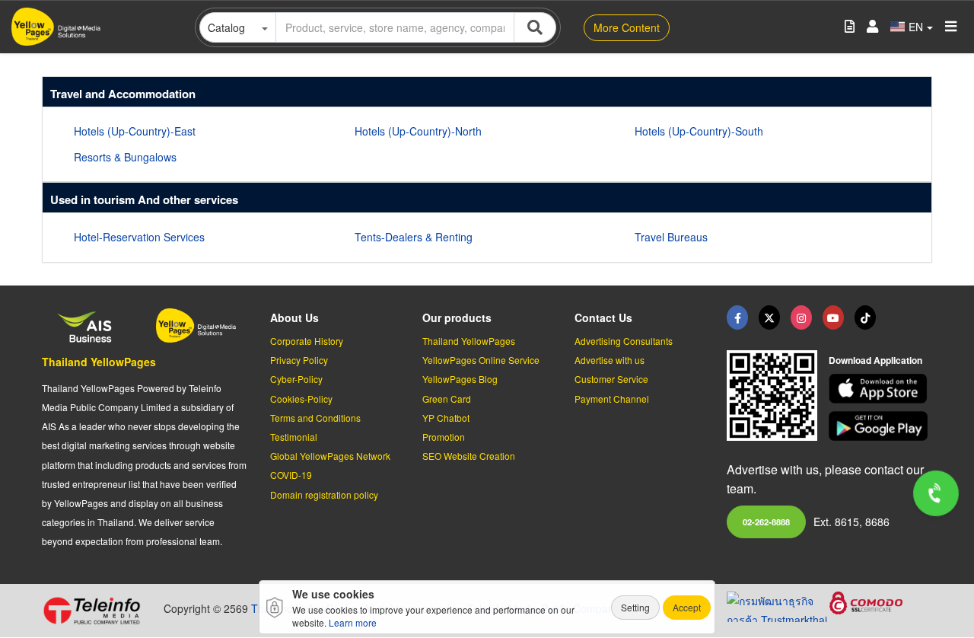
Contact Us (603, 317)
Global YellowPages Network (330, 455)
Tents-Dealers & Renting (414, 236)
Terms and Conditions (315, 417)
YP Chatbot (445, 417)
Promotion (443, 436)
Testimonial (293, 436)
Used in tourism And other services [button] (144, 199)
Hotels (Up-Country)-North (418, 131)
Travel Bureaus (671, 236)
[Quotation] (850, 27)
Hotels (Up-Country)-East (135, 131)
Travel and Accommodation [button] (123, 93)
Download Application (875, 360)
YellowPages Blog (460, 378)
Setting (635, 607)
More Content (627, 27)
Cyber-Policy (296, 378)
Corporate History (306, 340)
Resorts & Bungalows (125, 156)
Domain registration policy (324, 494)
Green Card (446, 398)
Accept (687, 607)
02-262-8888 (766, 521)
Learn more (353, 622)
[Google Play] (880, 426)
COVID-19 (291, 474)
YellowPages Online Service (481, 359)
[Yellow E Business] (737, 317)
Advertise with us (610, 359)
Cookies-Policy (301, 398)
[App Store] (880, 389)
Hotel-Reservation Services (139, 236)
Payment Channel (612, 398)
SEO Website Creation (468, 455)
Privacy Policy (299, 359)
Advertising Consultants (624, 340)
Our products (457, 317)
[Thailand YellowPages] (769, 317)
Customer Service (611, 378)
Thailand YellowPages (99, 361)
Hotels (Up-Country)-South (699, 131)
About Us (294, 317)
